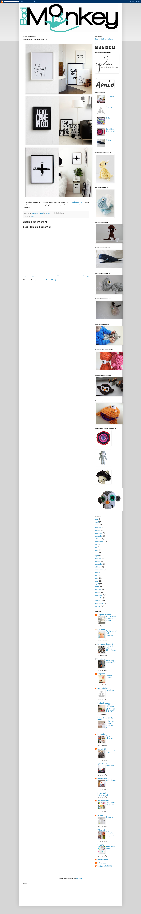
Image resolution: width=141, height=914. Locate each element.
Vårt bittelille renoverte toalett (111, 618)
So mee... (100, 815)
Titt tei (108, 140)
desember (98, 533)
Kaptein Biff (102, 749)
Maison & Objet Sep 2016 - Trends (111, 648)
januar (97, 530)
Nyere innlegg (29, 276)
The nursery (110, 817)
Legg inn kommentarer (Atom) (44, 280)
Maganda (101, 734)
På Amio (109, 107)
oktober (98, 539)
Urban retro (101, 830)
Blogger (79, 878)
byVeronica (101, 863)
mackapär (101, 629)
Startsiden (56, 276)
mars (97, 525)
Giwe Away (110, 96)
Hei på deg (110, 690)
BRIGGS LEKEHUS (104, 866)
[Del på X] (59, 213)
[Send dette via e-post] (56, 213)
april (97, 522)
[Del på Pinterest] (63, 213)
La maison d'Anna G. (105, 644)
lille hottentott (103, 800)
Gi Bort (108, 118)
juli (96, 547)
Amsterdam (110, 765)
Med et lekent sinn (104, 703)
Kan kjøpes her (76, 202)
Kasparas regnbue (104, 615)
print (32, 216)
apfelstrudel (102, 764)
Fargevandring (102, 859)
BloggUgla (101, 845)
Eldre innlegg (84, 276)
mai (96, 519)
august (97, 544)
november (99, 536)
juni (96, 550)
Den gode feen (102, 688)
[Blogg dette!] (57, 213)
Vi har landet (111, 780)
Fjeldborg (101, 659)
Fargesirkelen (102, 778)
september (99, 542)
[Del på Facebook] (61, 213)
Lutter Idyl (101, 793)
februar (98, 527)
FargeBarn (101, 674)
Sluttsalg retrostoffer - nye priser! (110, 834)
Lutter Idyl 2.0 (102, 795)
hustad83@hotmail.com (104, 39)
